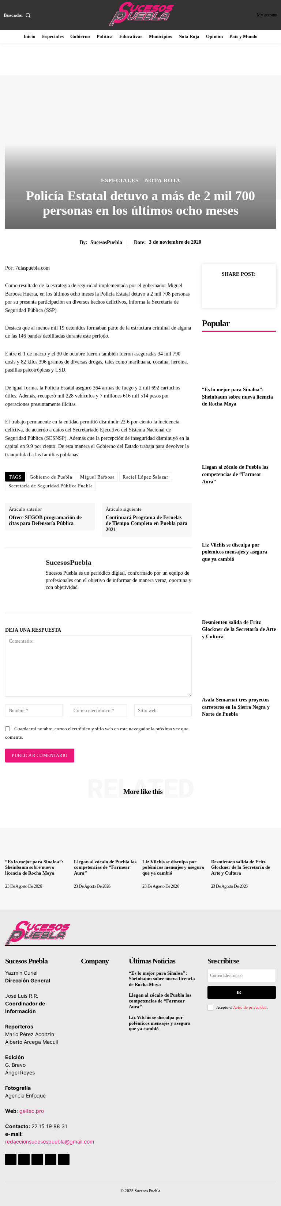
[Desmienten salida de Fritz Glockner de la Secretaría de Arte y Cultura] (239, 592)
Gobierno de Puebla (51, 477)
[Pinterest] (248, 291)
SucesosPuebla (106, 242)
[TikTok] (37, 1159)
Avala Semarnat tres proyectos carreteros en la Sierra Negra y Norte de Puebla (236, 707)
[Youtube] (64, 1159)
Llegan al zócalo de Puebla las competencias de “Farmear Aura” (235, 474)
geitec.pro (31, 1111)
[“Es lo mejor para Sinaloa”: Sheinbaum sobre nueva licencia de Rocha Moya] (239, 360)
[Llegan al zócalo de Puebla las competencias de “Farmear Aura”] (239, 437)
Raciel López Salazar (145, 477)
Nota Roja (162, 180)
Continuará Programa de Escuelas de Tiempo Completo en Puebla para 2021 (146, 524)
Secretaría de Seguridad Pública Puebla (50, 485)
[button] (18, 15)
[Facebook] (214, 291)
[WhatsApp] (48, 599)
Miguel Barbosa (97, 477)
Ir (239, 992)
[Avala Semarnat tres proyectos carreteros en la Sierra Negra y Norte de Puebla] (239, 670)
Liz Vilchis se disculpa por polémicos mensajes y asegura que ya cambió (234, 552)
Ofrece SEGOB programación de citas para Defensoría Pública (45, 520)
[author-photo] (25, 880)
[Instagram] (24, 1159)
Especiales (120, 180)
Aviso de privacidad (250, 1007)
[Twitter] (231, 291)
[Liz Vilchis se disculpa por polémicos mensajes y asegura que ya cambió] (239, 514)
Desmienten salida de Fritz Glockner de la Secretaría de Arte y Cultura (239, 629)
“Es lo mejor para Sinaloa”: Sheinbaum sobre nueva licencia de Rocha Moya (237, 397)
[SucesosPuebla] (22, 580)
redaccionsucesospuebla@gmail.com (49, 1141)
